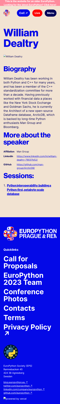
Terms (14, 317)
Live (37, 13)
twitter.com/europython (17, 385)
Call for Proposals (20, 262)
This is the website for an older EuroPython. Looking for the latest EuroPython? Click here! (30, 3)
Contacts (19, 308)
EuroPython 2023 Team (23, 279)
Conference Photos (23, 295)
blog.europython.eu (15, 382)
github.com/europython (17, 392)
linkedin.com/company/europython (24, 389)
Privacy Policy (27, 330)
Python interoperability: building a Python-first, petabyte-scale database (29, 190)
